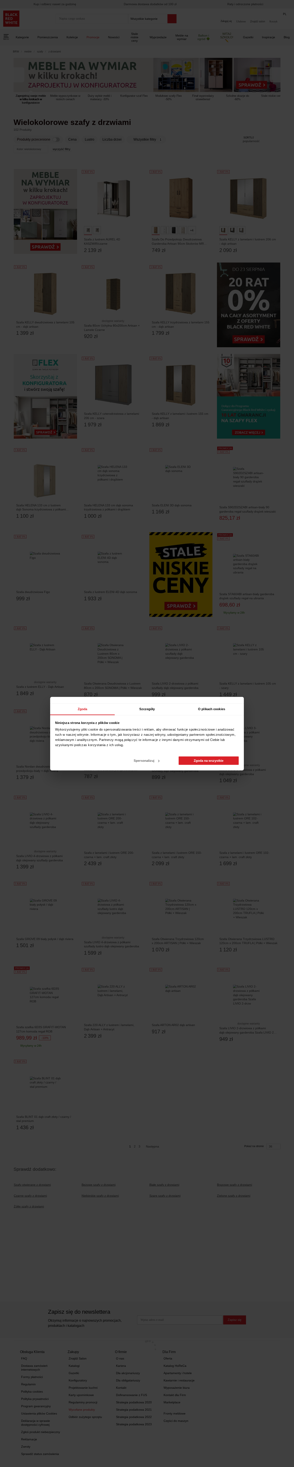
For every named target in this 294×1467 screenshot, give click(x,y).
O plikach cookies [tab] (211, 709)
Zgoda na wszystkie (208, 760)
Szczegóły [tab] (147, 709)
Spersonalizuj (144, 760)
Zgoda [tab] (82, 709)
